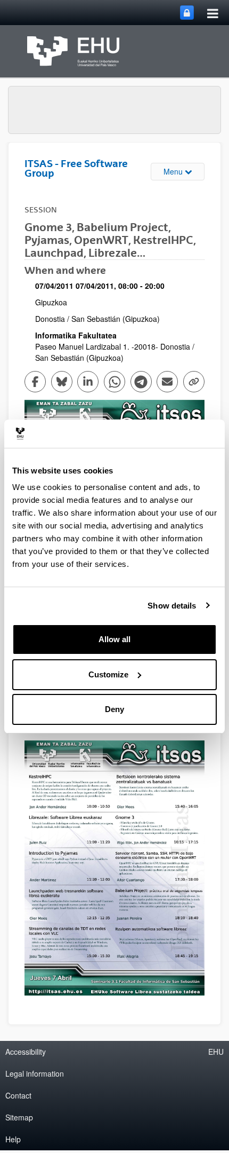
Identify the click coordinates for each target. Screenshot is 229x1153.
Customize (108, 674)
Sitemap (19, 1117)
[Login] (187, 12)
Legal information (34, 1073)
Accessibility (25, 1051)
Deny (114, 709)
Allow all (114, 639)
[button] (114, 868)
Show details (172, 605)
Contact (18, 1095)
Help (13, 1139)
